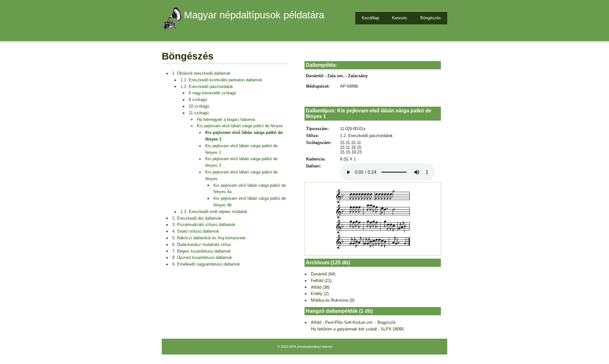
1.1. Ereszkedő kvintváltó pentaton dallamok (221, 80)
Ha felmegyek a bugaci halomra (226, 119)
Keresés (399, 18)
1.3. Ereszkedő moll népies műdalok (213, 211)
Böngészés (430, 18)
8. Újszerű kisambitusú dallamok (202, 257)
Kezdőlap (370, 18)
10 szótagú (199, 106)
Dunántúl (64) (323, 274)
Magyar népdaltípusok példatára (254, 15)
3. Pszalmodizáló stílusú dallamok (203, 224)
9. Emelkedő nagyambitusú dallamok (206, 264)
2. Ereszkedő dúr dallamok (196, 218)
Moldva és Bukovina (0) (332, 300)
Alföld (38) (320, 287)
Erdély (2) (320, 293)
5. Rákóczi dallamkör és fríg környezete (209, 237)
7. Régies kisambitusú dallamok (201, 251)
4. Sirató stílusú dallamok (195, 231)
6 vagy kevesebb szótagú (212, 93)
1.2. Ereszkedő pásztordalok (206, 86)
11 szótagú (199, 112)
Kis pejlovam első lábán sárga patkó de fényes (240, 125)
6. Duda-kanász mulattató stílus (201, 244)
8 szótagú (198, 99)
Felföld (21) (321, 280)
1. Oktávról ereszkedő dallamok (201, 73)
